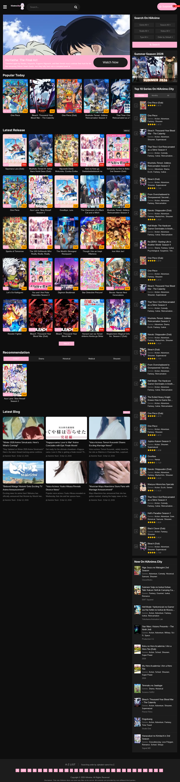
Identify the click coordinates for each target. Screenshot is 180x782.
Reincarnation (166, 156)
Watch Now (110, 62)
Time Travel (147, 725)
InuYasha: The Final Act (21, 60)
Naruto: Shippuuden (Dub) (160, 210)
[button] (110, 17)
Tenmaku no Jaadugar (152, 685)
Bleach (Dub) (154, 179)
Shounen (116, 359)
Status (164, 31)
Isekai (157, 156)
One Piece (152, 115)
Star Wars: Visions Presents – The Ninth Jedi (158, 628)
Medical (91, 359)
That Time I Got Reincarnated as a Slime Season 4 (161, 148)
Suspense (164, 251)
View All (127, 130)
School (158, 652)
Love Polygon (167, 742)
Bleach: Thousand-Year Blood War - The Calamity (161, 132)
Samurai (159, 519)
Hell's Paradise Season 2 (159, 513)
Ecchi (150, 172)
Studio (143, 31)
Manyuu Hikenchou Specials (161, 484)
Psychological (153, 251)
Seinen (169, 487)
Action (157, 119)
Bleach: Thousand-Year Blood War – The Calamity (158, 701)
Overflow (152, 456)
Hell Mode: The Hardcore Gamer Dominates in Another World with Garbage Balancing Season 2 (161, 227)
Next (66, 344)
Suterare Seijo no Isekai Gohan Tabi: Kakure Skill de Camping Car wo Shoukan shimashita (157, 589)
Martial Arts (160, 216)
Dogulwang (147, 719)
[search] (76, 7)
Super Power (147, 655)
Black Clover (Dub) (156, 528)
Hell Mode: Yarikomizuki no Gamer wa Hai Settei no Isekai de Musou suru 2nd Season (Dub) (158, 608)
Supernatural (161, 140)
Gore (172, 516)
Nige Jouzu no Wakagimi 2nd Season (155, 569)
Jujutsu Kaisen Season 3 (159, 441)
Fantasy (151, 121)
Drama (41, 359)
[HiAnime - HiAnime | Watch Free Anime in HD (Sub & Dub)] (17, 8)
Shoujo (160, 745)
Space (147, 635)
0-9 (23, 770)
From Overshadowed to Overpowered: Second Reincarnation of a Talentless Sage (161, 196)
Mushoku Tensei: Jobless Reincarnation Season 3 (159, 164)
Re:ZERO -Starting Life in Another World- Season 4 (159, 243)
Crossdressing (155, 742)
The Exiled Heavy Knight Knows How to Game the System (159, 399)
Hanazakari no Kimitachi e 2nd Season (156, 737)
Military (167, 633)
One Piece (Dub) (155, 102)
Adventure (165, 119)
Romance (146, 596)
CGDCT (16, 359)
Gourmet (160, 593)
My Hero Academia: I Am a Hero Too (157, 667)
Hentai (157, 460)
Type (143, 37)
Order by (164, 37)
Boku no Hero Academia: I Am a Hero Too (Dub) (156, 647)
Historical (66, 359)
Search (155, 44)
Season (164, 25)
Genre (143, 25)
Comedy (164, 153)
